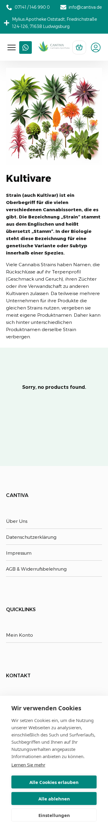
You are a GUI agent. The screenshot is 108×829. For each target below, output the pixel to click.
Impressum (19, 553)
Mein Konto (19, 635)
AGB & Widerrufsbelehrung (36, 569)
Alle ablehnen (54, 799)
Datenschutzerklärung (31, 537)
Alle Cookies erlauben (54, 782)
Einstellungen (54, 815)
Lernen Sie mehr (28, 765)
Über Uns (16, 521)
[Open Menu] (12, 48)
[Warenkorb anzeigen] (79, 47)
